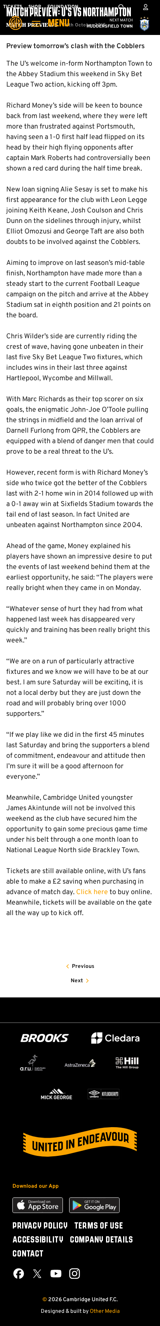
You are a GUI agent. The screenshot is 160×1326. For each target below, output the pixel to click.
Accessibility (38, 1240)
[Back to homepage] (15, 17)
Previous (83, 966)
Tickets (12, 7)
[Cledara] (115, 1038)
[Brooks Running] (45, 1038)
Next (77, 981)
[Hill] (127, 1063)
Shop (34, 7)
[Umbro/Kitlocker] (103, 1093)
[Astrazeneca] (79, 1063)
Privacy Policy (40, 1226)
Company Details (101, 1240)
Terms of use (98, 1226)
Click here (92, 892)
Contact (27, 1254)
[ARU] (32, 1062)
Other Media (105, 1311)
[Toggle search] (121, 7)
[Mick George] (56, 1093)
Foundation (62, 7)
